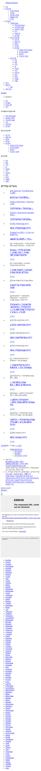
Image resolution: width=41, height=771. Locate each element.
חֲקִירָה (12, 259)
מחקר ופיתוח (14, 15)
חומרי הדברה (23, 56)
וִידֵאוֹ (7, 83)
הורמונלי (17, 33)
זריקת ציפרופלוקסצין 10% (21, 337)
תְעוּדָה (12, 13)
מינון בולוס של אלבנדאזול (24, 476)
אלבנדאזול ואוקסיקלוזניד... (21, 219)
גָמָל (16, 60)
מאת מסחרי (14, 23)
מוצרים (7, 21)
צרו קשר (8, 89)
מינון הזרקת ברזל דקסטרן (23, 480)
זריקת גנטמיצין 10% (18, 437)
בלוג (11, 87)
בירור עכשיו (9, 484)
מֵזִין (16, 31)
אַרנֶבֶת (17, 73)
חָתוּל (16, 77)
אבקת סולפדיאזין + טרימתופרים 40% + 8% (20, 383)
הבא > (19, 446)
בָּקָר (16, 64)
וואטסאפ (4, 490)
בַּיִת (6, 7)
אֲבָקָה (17, 46)
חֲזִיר (16, 70)
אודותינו (8, 9)
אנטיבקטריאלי (20, 25)
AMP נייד (27, 474)
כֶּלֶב (16, 75)
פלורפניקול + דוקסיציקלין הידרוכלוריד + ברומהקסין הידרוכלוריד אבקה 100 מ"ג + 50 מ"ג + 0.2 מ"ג (22, 308)
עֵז (15, 66)
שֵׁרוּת (12, 19)
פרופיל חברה (14, 11)
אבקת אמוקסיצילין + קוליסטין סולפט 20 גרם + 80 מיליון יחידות (22, 422)
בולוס (16, 44)
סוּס (16, 62)
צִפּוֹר (16, 81)
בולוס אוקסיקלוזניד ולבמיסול (15, 482)
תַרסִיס (21, 54)
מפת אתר (8, 474)
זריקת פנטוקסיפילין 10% (20, 228)
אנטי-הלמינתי (19, 27)
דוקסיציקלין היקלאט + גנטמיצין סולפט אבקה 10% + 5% (22, 402)
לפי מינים (13, 58)
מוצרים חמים (18, 474)
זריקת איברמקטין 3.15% (20, 324)
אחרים (17, 35)
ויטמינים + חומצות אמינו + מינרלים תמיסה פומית (21, 271)
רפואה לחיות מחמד (25, 50)
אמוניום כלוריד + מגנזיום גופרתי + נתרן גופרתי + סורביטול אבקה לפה (20, 252)
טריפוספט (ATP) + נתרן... (21, 239)
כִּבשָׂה (17, 68)
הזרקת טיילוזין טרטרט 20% (15, 478)
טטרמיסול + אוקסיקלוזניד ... (21, 208)
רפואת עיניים (23, 52)
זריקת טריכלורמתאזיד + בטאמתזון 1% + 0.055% (21, 366)
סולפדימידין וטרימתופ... (20, 197)
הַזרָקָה (17, 40)
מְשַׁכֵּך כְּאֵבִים (19, 29)
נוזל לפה (17, 42)
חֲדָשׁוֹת (7, 85)
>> (16, 446)
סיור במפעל (14, 17)
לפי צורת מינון (14, 38)
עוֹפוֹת (17, 79)
